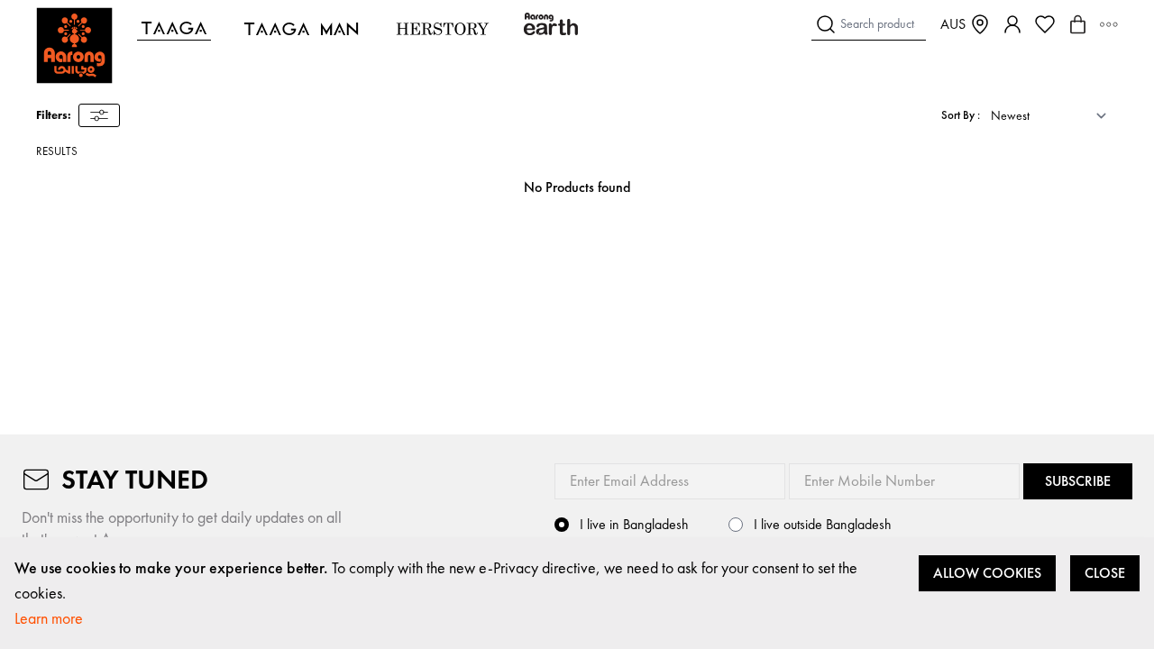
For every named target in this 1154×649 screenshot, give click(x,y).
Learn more (48, 618)
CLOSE (1105, 572)
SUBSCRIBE (1078, 480)
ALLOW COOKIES (987, 572)
